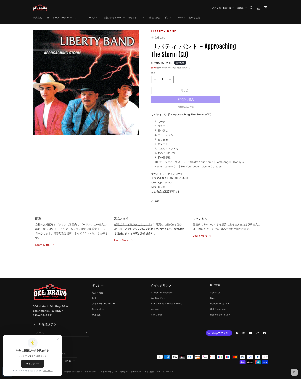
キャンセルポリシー (165, 372)
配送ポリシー (136, 372)
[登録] (85, 332)
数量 (153, 73)
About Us (215, 292)
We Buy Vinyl (158, 298)
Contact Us (98, 309)
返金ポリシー (90, 372)
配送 (94, 298)
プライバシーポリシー (103, 303)
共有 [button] (157, 201)
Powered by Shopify (72, 372)
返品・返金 (97, 292)
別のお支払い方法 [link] (186, 107)
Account (155, 309)
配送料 (154, 67)
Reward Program (219, 303)
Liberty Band (164, 31)
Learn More (42, 244)
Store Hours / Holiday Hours (166, 303)
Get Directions (218, 309)
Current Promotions (162, 292)
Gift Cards (156, 314)
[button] (58, 17)
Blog (212, 298)
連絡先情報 (149, 372)
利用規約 (96, 314)
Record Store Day (220, 314)
